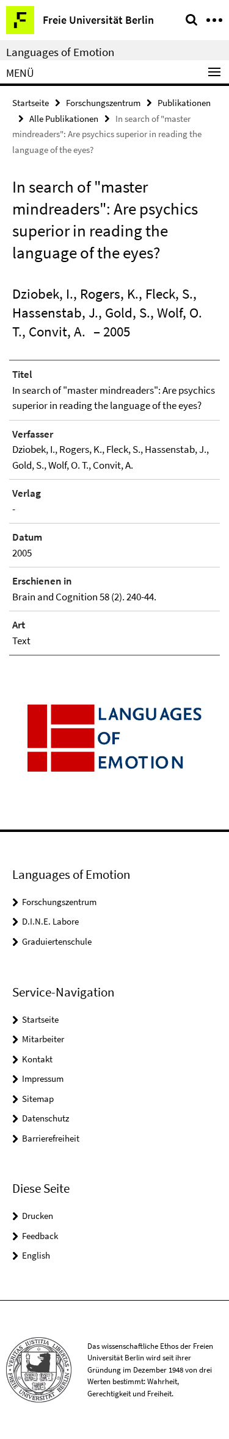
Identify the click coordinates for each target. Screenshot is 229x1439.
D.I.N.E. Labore (50, 921)
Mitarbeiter (43, 1039)
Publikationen (184, 102)
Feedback (40, 1236)
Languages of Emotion (60, 51)
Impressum (43, 1078)
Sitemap (38, 1098)
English (36, 1255)
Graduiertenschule (57, 941)
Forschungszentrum (103, 102)
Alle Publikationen (63, 118)
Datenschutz (45, 1118)
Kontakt (37, 1059)
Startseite (30, 102)
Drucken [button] (37, 1215)
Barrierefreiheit (50, 1138)
